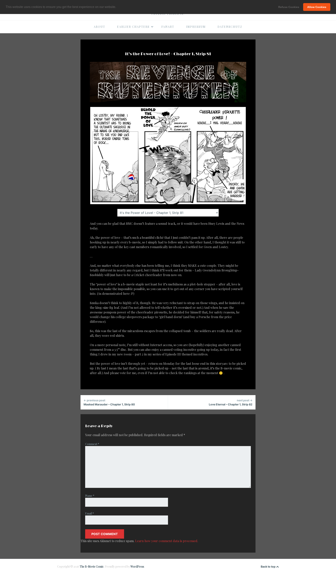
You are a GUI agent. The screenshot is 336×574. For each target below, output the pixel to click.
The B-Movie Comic (92, 566)
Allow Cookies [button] (316, 7)
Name (89, 496)
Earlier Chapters (133, 27)
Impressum (196, 27)
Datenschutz (230, 27)
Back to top (268, 566)
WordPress (137, 566)
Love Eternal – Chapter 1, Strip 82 (230, 402)
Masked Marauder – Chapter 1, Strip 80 (109, 402)
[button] (117, 7)
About (99, 27)
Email (89, 513)
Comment (92, 444)
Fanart (167, 27)
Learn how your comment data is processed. (166, 541)
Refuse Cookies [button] (288, 7)
